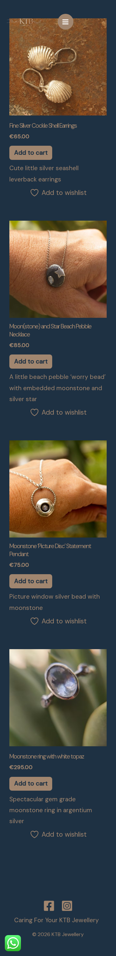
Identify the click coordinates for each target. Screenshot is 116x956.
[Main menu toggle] (65, 22)
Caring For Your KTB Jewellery (56, 920)
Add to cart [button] (31, 153)
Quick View (58, 109)
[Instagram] (67, 906)
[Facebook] (49, 906)
